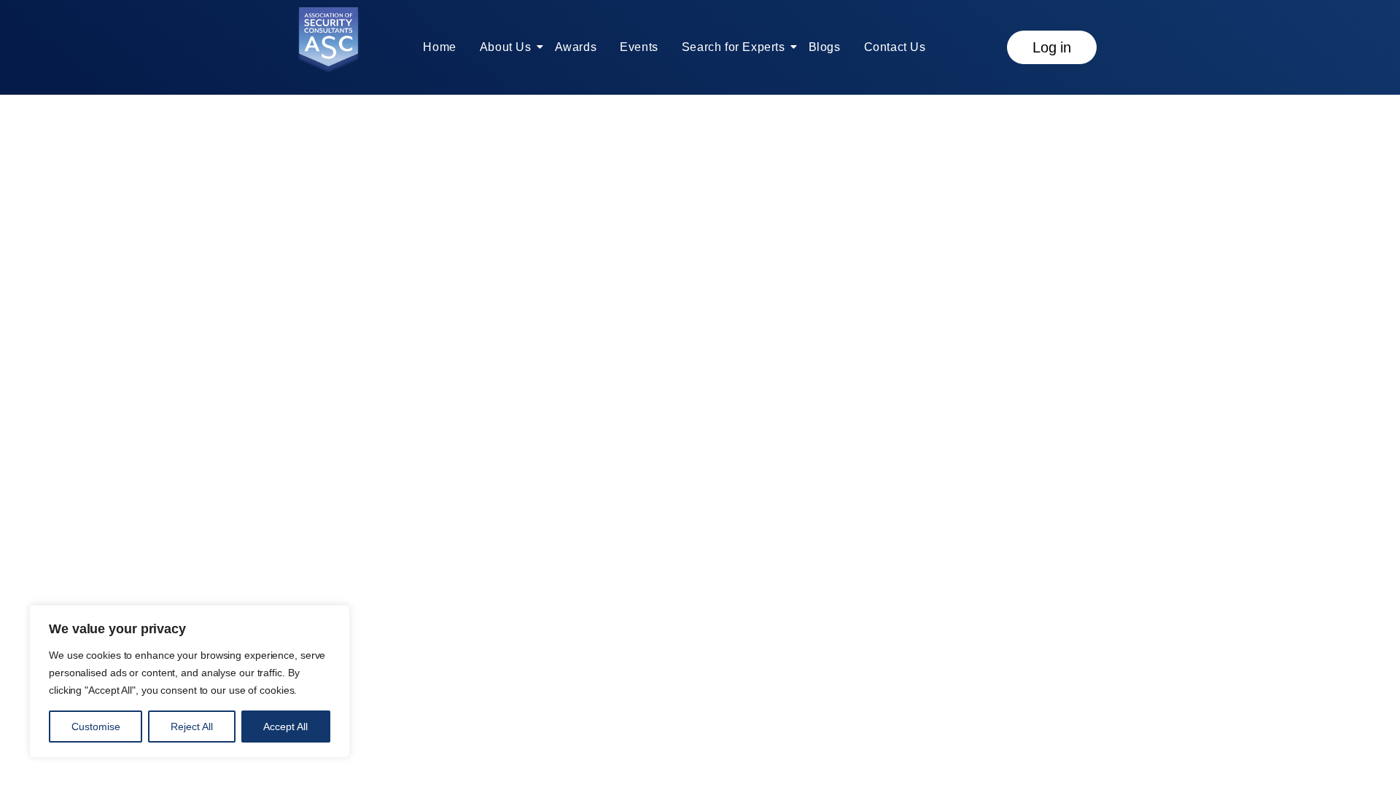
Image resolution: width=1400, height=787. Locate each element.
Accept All (285, 726)
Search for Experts (733, 47)
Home (439, 47)
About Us (506, 47)
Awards (576, 47)
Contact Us (895, 47)
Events (639, 47)
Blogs (825, 47)
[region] (189, 681)
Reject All (192, 726)
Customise (95, 726)
